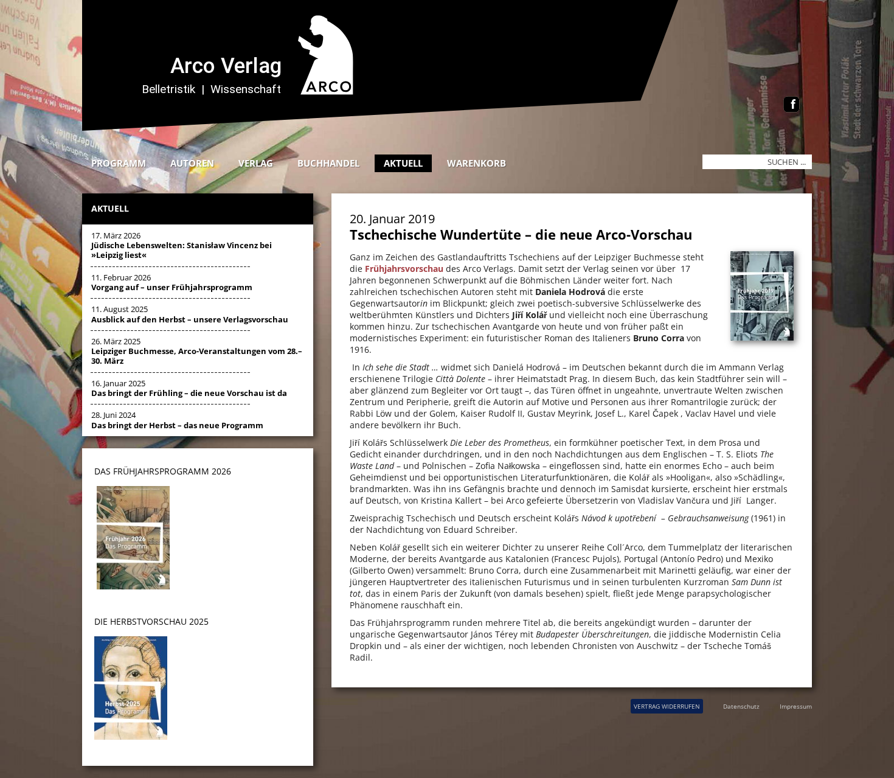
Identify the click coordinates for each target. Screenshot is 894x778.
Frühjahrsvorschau (404, 268)
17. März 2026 (181, 245)
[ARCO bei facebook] (791, 105)
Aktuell (403, 163)
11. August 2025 (189, 314)
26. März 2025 (196, 351)
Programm (118, 163)
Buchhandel (328, 163)
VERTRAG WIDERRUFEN (667, 706)
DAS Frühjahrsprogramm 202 (160, 471)
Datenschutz (741, 706)
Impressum (796, 706)
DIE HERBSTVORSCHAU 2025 (151, 621)
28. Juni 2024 (177, 419)
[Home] (389, 127)
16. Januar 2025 (189, 388)
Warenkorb (476, 163)
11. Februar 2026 (171, 282)
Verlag (255, 163)
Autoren (192, 163)
